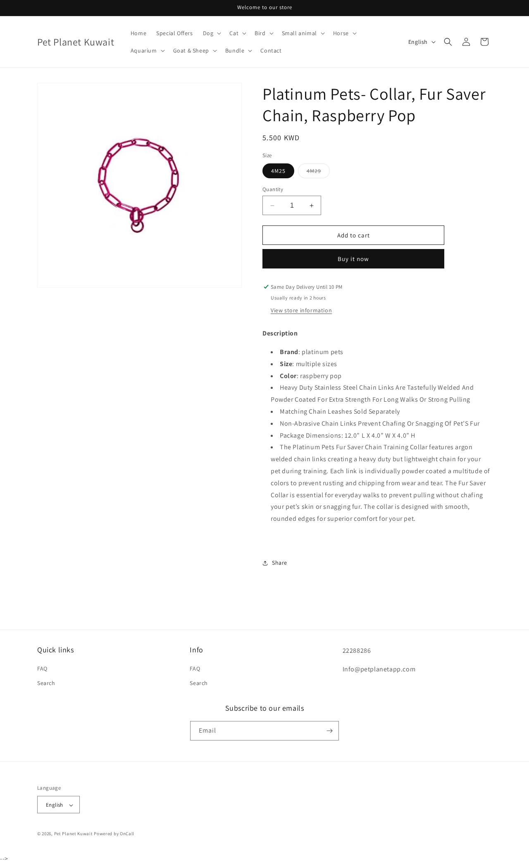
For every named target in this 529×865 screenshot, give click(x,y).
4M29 (318, 172)
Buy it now (353, 259)
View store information (301, 310)
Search (46, 683)
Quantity (272, 189)
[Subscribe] (329, 730)
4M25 (278, 171)
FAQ (42, 669)
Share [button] (279, 562)
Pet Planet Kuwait (73, 834)
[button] (211, 33)
